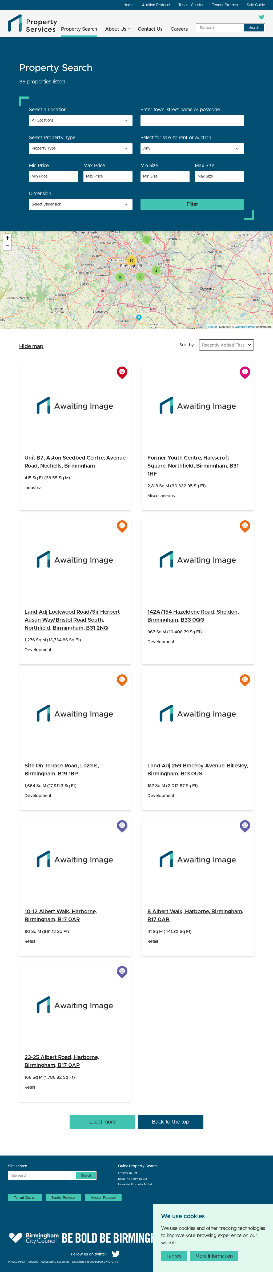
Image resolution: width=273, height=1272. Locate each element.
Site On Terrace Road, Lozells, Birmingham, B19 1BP (62, 769)
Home (128, 5)
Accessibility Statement (55, 1262)
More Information (214, 1256)
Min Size (149, 165)
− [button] (7, 246)
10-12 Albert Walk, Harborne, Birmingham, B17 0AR (61, 915)
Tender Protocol (225, 5)
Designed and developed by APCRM (95, 1262)
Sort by (186, 345)
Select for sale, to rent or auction (175, 137)
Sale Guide (256, 5)
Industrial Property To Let (135, 1184)
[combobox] (81, 148)
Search (254, 27)
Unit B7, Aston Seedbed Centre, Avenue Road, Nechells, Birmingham (75, 462)
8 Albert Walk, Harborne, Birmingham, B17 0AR (195, 915)
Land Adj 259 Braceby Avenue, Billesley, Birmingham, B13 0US (197, 769)
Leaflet (212, 326)
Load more (102, 1122)
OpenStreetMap (245, 326)
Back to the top (170, 1122)
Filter (192, 204)
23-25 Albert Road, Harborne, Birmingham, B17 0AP (62, 1061)
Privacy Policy (17, 1262)
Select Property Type (52, 137)
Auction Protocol (156, 5)
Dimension (40, 193)
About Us (115, 29)
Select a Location (48, 109)
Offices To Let (127, 1173)
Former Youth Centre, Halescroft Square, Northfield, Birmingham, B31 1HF (193, 466)
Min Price (39, 165)
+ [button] (7, 238)
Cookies (33, 1262)
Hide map (31, 346)
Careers (179, 29)
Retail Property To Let (132, 1178)
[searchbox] (53, 148)
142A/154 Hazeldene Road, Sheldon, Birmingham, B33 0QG (193, 616)
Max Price (94, 165)
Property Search (79, 29)
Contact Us (150, 29)
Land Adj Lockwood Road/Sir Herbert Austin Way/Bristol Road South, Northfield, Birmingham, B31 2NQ (72, 620)
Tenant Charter (191, 5)
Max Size (204, 165)
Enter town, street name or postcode (180, 109)
